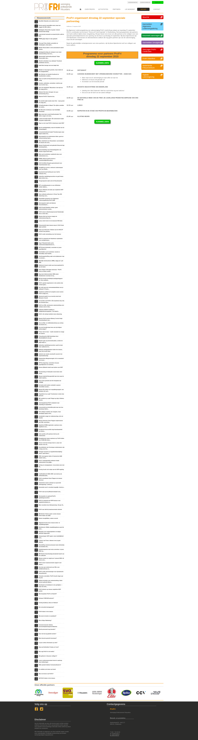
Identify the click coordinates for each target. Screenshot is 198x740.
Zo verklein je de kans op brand (47, 669)
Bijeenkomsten (132, 2)
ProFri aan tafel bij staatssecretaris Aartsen (50, 509)
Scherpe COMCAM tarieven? (46, 598)
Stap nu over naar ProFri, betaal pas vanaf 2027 (51, 123)
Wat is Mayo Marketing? (45, 620)
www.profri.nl (115, 735)
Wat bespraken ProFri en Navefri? (48, 593)
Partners (116, 9)
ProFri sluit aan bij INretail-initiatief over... (50, 491)
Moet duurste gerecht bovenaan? (48, 638)
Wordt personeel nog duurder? (47, 629)
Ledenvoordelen (145, 2)
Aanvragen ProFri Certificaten (149, 51)
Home (80, 9)
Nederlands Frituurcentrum (149, 67)
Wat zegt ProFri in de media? (46, 651)
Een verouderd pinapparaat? (46, 607)
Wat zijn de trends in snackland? (47, 616)
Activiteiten (103, 9)
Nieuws (143, 9)
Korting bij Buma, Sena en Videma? (48, 602)
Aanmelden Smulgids (151, 43)
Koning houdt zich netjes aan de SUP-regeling (51, 469)
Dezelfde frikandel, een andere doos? (49, 21)
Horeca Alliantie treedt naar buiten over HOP (51, 367)
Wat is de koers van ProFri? (46, 673)
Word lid (157, 2)
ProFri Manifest (149, 59)
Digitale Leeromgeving (148, 76)
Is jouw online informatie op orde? (48, 642)
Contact (156, 9)
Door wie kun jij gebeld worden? (47, 633)
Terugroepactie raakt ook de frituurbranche (50, 180)
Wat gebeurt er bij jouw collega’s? (48, 656)
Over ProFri (90, 9)
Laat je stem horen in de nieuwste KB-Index (50, 220)
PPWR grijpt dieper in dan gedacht (48, 38)
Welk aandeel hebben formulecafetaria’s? (50, 664)
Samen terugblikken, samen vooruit (48, 518)
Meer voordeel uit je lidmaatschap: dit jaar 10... (51, 505)
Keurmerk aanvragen (151, 35)
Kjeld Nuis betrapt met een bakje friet (49, 65)
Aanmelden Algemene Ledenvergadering (150, 26)
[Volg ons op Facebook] (36, 710)
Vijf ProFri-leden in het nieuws (47, 678)
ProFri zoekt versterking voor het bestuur (50, 234)
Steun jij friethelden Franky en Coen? (49, 647)
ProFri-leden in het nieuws (46, 611)
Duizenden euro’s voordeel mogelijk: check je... (51, 487)
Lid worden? (130, 9)
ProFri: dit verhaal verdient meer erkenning (50, 314)
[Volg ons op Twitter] (41, 710)
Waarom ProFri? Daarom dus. (47, 96)
